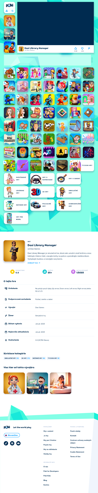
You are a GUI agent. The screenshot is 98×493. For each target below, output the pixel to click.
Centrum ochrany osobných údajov (80, 441)
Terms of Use (75, 456)
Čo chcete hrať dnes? (12, 11)
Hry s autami (48, 431)
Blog (45, 480)
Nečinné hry (39, 358)
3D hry (26, 358)
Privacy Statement (77, 447)
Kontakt (73, 436)
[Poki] (9, 5)
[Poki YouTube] (18, 443)
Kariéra (46, 485)
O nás (46, 467)
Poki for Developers (51, 471)
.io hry (46, 436)
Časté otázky (75, 431)
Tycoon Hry (53, 358)
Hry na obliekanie (50, 449)
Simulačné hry (12, 358)
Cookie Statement (77, 452)
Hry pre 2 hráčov (50, 440)
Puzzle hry (48, 445)
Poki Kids (47, 476)
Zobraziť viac (33, 263)
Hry (29, 241)
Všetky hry (48, 454)
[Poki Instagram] (12, 443)
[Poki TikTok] (6, 443)
